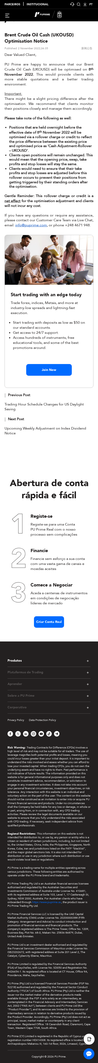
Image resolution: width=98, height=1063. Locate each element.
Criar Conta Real (49, 622)
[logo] (52, 15)
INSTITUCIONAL (37, 4)
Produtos (15, 661)
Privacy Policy (16, 720)
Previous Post (19, 394)
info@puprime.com (31, 225)
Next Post (16, 419)
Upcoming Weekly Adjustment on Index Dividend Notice (45, 431)
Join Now (49, 370)
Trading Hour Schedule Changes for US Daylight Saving (44, 407)
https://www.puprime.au (46, 902)
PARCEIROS (12, 4)
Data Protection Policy (42, 720)
